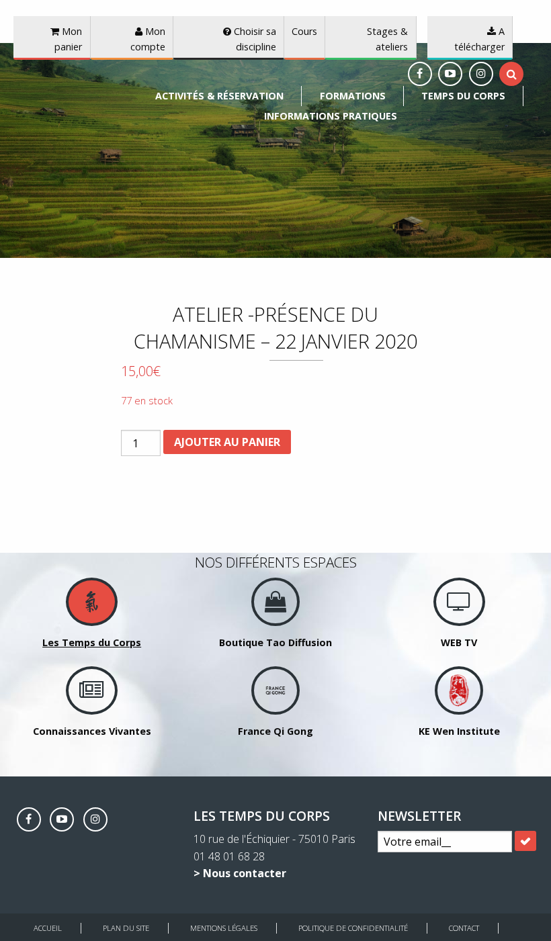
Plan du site (126, 928)
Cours (304, 31)
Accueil (48, 928)
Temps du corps (463, 95)
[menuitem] (220, 96)
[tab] (512, 74)
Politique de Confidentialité (353, 928)
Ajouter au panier (227, 442)
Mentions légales (223, 928)
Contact (464, 928)
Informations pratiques (330, 115)
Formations (353, 95)
